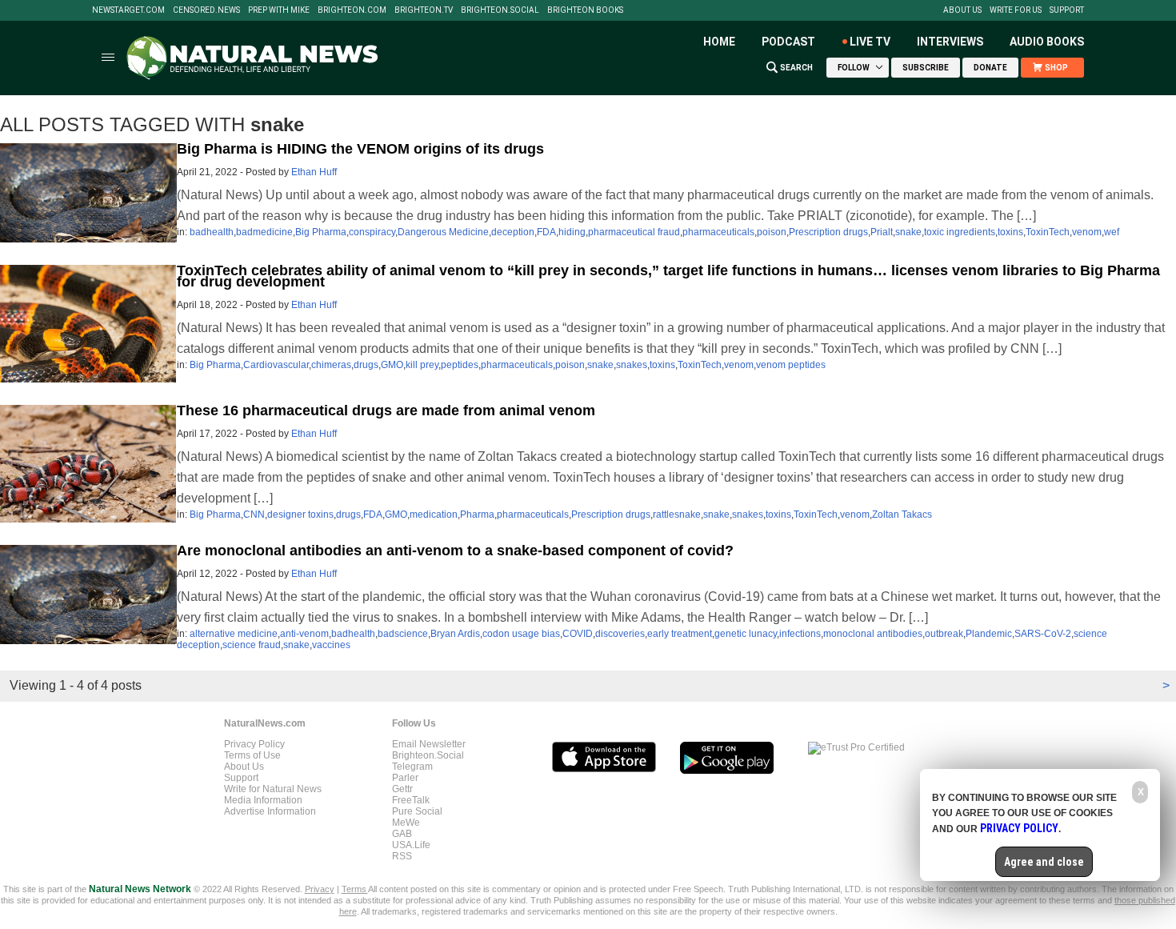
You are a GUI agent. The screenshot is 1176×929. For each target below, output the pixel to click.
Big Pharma (320, 232)
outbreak (944, 633)
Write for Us (1016, 10)
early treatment (679, 633)
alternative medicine (234, 633)
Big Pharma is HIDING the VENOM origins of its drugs (360, 149)
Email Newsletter (429, 744)
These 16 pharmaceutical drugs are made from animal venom (386, 410)
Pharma (477, 514)
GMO (392, 364)
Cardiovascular (276, 364)
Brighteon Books (585, 10)
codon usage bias (521, 633)
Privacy (319, 889)
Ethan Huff (314, 172)
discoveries (620, 633)
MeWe (406, 822)
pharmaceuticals (718, 232)
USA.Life (411, 845)
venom (1087, 232)
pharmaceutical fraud (634, 232)
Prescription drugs (828, 232)
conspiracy (372, 232)
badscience (403, 633)
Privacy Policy (254, 744)
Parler (405, 777)
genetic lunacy (745, 633)
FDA (546, 232)
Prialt (881, 232)
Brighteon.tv (423, 10)
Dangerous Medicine (443, 232)
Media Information (263, 800)
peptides (459, 364)
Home (719, 41)
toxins (1010, 232)
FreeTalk (411, 800)
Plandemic (989, 633)
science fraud (251, 645)
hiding (572, 232)
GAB (402, 833)
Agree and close (1044, 861)
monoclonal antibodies (872, 633)
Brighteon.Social (500, 10)
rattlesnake (677, 514)
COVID (577, 633)
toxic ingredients (959, 232)
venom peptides (791, 364)
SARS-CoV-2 (1042, 633)
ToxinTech (1048, 232)
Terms (355, 889)
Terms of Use (252, 755)
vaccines (331, 645)
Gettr (402, 789)
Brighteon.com (352, 10)
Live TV (870, 41)
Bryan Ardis (455, 633)
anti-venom (304, 633)
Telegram (412, 766)
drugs (366, 364)
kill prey (422, 364)
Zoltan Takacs (902, 514)
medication (434, 514)
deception (512, 232)
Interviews (950, 41)
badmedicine (264, 232)
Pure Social (417, 811)
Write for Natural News (273, 789)
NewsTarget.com (128, 10)
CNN (254, 514)
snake (908, 232)
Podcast (788, 41)
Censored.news (206, 10)
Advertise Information (270, 811)
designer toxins (300, 514)
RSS (402, 856)
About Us (962, 10)
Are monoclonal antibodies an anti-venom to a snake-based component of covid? (455, 551)
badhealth (212, 232)
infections (800, 633)
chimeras (331, 364)
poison (771, 232)
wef (1111, 232)
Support (1067, 10)
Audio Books (1047, 41)
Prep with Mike (279, 10)
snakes (631, 364)
